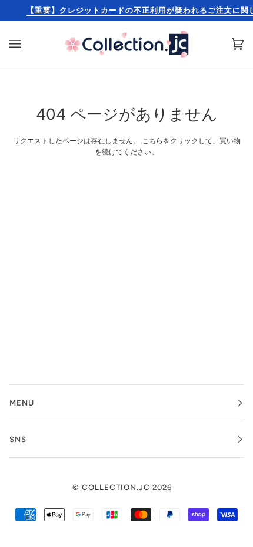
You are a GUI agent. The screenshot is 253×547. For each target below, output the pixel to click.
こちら (152, 141)
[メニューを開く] (27, 44)
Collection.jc (116, 487)
